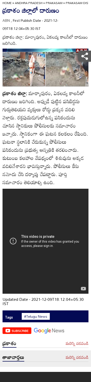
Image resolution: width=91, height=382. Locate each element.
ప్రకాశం (9, 343)
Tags (9, 317)
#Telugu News (35, 316)
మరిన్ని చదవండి (77, 343)
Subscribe (20, 331)
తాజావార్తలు (13, 357)
